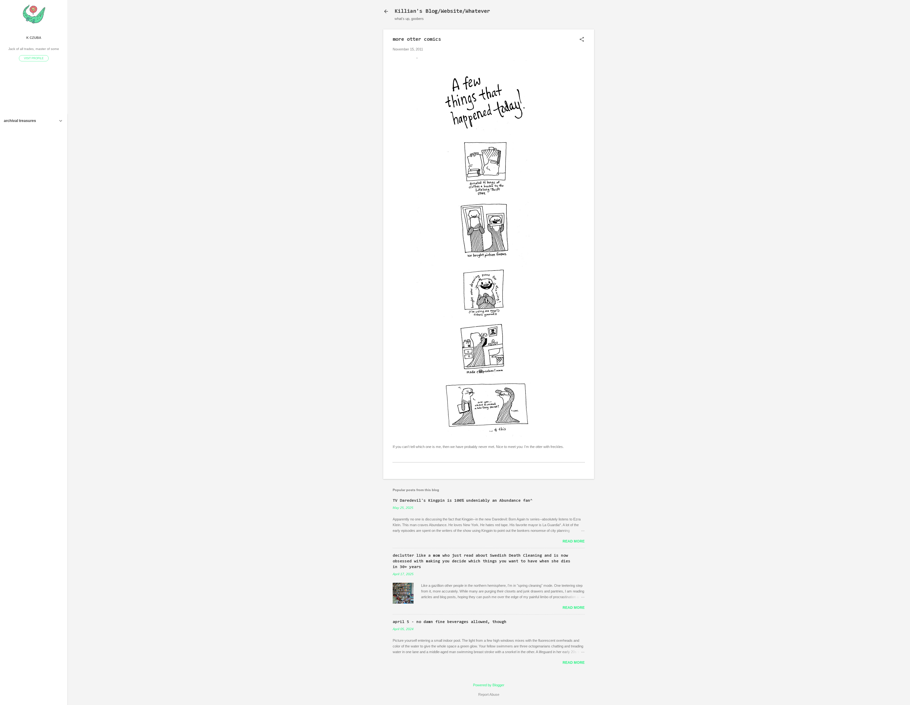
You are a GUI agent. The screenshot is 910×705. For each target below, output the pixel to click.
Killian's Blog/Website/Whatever (442, 11)
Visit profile (34, 58)
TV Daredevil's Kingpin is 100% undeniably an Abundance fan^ (462, 501)
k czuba (33, 38)
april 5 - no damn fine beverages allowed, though (449, 622)
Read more (574, 541)
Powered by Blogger (488, 685)
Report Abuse (488, 694)
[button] (582, 39)
